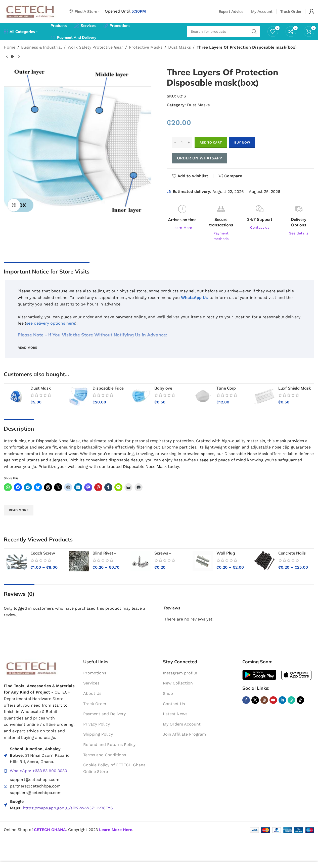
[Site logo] (30, 11)
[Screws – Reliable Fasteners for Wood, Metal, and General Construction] (140, 561)
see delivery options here (50, 323)
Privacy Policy (96, 724)
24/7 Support (259, 219)
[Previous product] (7, 56)
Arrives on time (182, 219)
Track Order (95, 703)
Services (91, 683)
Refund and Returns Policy (109, 744)
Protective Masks (145, 47)
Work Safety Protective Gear (95, 47)
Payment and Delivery (104, 713)
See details (298, 233)
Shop (168, 693)
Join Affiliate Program (184, 734)
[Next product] (19, 56)
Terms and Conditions (104, 754)
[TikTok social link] (300, 700)
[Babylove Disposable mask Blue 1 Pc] (140, 396)
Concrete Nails (292, 553)
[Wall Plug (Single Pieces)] (203, 561)
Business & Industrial (41, 47)
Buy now (242, 142)
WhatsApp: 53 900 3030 (38, 770)
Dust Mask (40, 388)
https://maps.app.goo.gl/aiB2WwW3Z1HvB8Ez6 (68, 808)
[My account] (312, 11)
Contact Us (174, 703)
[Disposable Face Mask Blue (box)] (79, 396)
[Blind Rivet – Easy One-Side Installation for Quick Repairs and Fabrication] (79, 561)
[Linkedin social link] (282, 700)
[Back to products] (13, 56)
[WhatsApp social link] (291, 700)
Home (9, 47)
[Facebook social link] (246, 700)
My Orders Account (182, 724)
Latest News (175, 713)
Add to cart (211, 142)
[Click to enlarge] (14, 205)
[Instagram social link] (264, 700)
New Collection (178, 683)
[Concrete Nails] (264, 561)
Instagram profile (180, 673)
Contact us (259, 227)
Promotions (94, 673)
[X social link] (255, 700)
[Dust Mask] (17, 396)
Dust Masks (179, 47)
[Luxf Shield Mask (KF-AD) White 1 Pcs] (264, 396)
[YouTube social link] (273, 700)
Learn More (182, 228)
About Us (92, 693)
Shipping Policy (98, 734)
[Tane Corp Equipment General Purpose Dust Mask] (203, 396)
